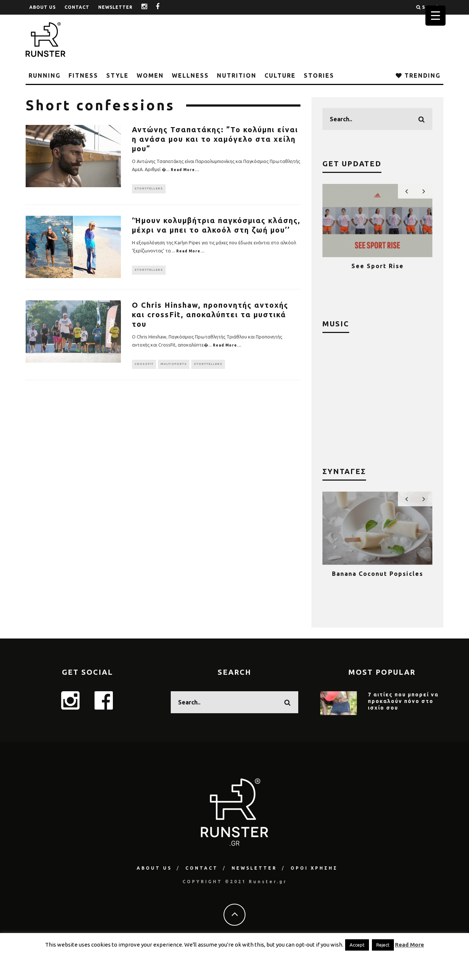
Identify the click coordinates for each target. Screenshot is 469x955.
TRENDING (421, 75)
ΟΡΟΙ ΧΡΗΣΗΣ (314, 868)
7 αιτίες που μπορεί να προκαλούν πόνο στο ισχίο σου (403, 701)
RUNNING (44, 75)
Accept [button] (357, 944)
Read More (409, 944)
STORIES (319, 75)
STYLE (117, 75)
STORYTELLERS (148, 188)
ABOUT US (42, 7)
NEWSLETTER (115, 7)
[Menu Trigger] (435, 15)
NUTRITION (236, 75)
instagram (149, 7)
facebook (163, 7)
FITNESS (83, 75)
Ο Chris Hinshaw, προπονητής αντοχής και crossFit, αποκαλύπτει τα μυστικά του (210, 314)
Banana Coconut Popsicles (377, 573)
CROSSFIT (144, 364)
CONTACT (76, 7)
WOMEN (150, 75)
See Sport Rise (377, 266)
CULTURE (280, 75)
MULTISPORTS (173, 364)
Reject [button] (382, 944)
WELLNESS (190, 75)
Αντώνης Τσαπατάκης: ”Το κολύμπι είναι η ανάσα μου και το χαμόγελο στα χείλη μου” (215, 139)
